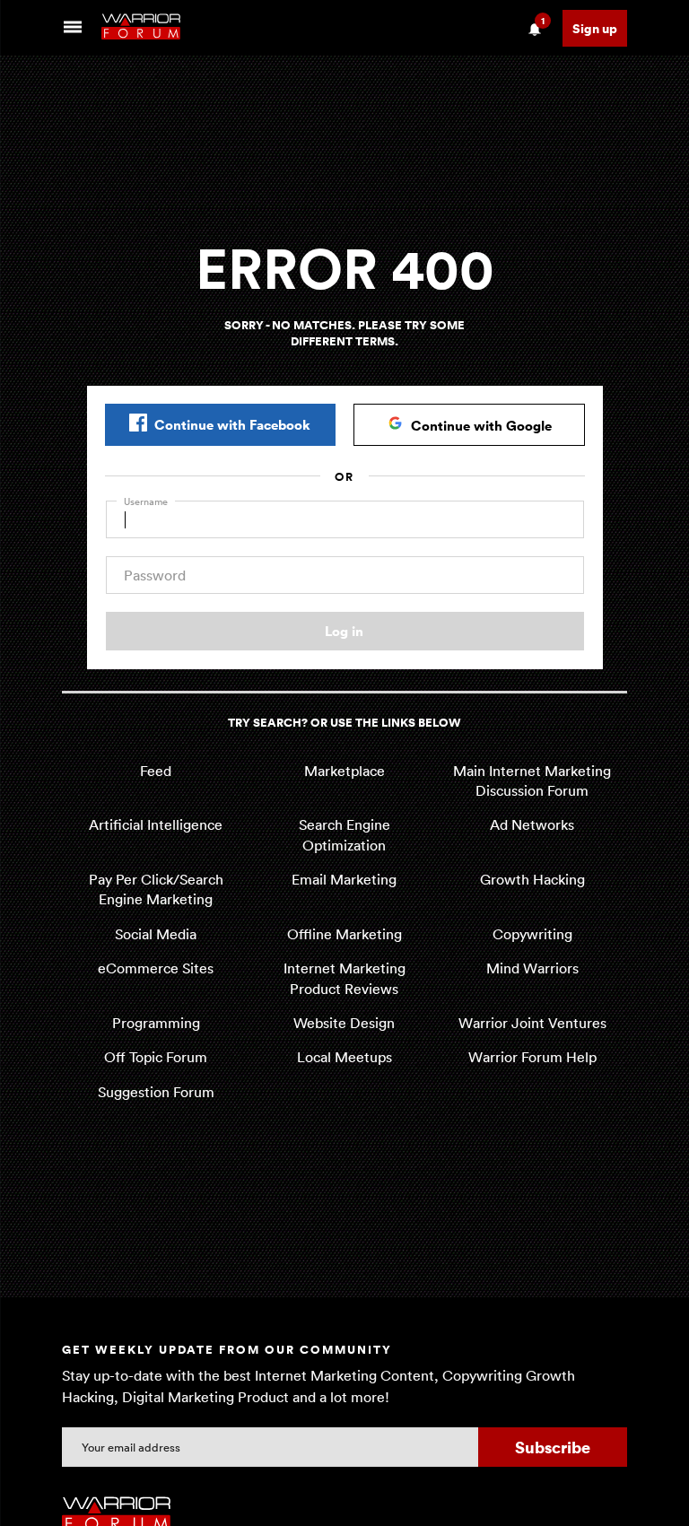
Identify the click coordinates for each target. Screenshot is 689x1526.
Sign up (594, 28)
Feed (155, 771)
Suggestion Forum (156, 1092)
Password (155, 575)
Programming (156, 1023)
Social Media (155, 934)
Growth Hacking (532, 879)
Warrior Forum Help (532, 1057)
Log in (344, 631)
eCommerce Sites (156, 968)
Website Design (344, 1023)
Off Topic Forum (155, 1057)
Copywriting (532, 934)
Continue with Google (481, 425)
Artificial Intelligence (155, 824)
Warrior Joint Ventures (532, 1023)
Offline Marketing (344, 934)
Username (146, 501)
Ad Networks (532, 824)
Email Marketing (344, 879)
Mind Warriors (532, 968)
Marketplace (344, 771)
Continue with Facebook (232, 424)
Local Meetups (344, 1057)
